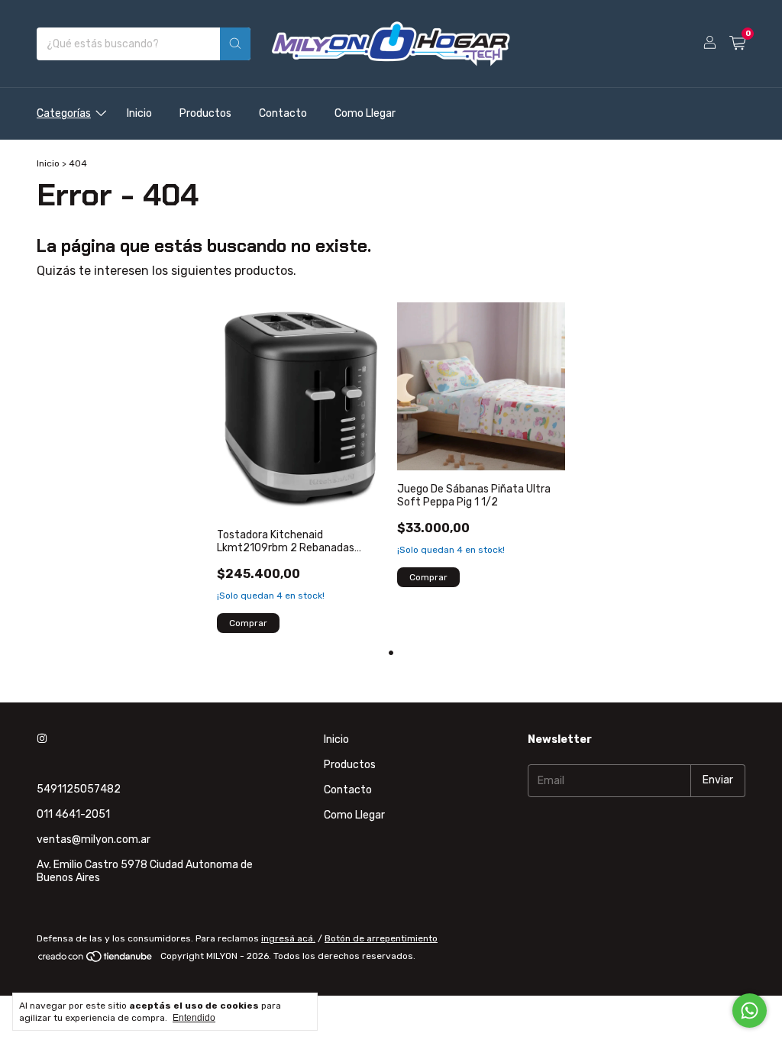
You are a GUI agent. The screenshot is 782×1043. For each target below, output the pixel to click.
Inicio (139, 113)
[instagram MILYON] (42, 739)
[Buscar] (235, 43)
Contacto (283, 113)
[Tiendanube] (96, 959)
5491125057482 (79, 789)
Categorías (64, 113)
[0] (737, 43)
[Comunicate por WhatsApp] (749, 1010)
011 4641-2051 (73, 814)
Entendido (194, 1017)
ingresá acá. (288, 938)
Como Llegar (365, 113)
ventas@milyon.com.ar (93, 839)
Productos (205, 113)
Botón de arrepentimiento (381, 938)
